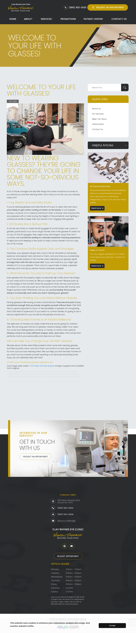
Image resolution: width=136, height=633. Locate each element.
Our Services (98, 113)
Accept (112, 625)
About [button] (28, 19)
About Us (96, 108)
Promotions (68, 19)
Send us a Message (66, 520)
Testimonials (98, 124)
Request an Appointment (35, 456)
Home (12, 19)
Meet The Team (99, 119)
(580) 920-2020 (65, 508)
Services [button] (46, 19)
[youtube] (71, 546)
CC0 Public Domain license (41, 365)
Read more (96, 208)
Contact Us (119, 19)
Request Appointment (68, 556)
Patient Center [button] (93, 19)
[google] (64, 546)
